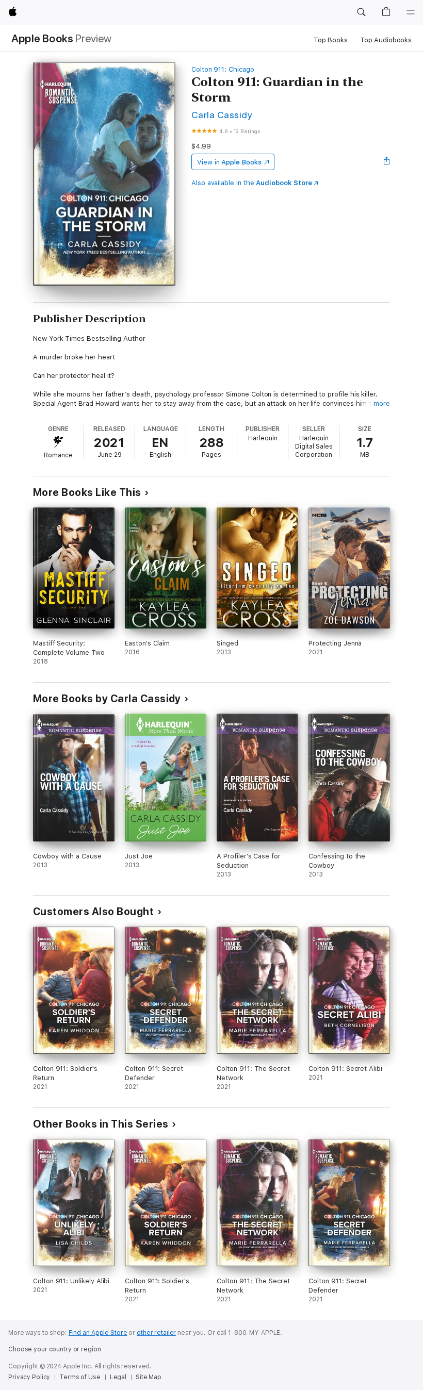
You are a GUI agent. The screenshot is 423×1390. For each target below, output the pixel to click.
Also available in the (251, 183)
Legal (118, 1377)
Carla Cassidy (221, 114)
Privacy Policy (29, 1377)
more (381, 403)
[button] (361, 12)
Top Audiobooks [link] (386, 40)
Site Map (148, 1377)
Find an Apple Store (98, 1332)
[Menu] (410, 12)
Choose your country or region (54, 1349)
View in (229, 162)
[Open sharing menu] (387, 162)
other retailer (156, 1332)
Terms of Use (80, 1377)
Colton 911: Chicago (222, 69)
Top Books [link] (331, 40)
